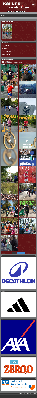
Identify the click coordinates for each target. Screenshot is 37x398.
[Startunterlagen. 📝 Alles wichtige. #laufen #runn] (27, 123)
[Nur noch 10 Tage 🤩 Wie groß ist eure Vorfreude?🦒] (9, 140)
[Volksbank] (18, 390)
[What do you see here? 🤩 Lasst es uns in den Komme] (9, 157)
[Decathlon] (18, 273)
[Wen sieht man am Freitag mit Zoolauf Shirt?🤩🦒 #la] (27, 106)
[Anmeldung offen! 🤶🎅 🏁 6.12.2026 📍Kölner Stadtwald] (27, 174)
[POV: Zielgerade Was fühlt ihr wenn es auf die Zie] (27, 191)
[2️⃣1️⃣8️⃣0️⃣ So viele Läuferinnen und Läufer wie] (27, 208)
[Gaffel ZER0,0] (18, 376)
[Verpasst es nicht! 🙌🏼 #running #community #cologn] (27, 157)
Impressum (20, 393)
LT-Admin (12, 23)
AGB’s (24, 393)
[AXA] (18, 354)
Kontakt (34, 393)
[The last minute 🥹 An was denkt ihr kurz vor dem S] (9, 191)
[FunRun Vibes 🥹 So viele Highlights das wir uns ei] (27, 72)
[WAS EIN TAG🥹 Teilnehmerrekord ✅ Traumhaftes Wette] (9, 226)
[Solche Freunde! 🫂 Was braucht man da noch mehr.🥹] (9, 243)
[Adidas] (18, 304)
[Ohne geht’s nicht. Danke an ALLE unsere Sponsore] (9, 208)
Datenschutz (29, 393)
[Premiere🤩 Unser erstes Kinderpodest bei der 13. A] (27, 226)
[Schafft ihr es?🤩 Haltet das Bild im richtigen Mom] (27, 140)
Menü (4, 15)
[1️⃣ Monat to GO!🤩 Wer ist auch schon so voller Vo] (9, 72)
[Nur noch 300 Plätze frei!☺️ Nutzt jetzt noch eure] (9, 174)
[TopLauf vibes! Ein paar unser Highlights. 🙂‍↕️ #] (9, 89)
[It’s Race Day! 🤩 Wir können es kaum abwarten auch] (9, 106)
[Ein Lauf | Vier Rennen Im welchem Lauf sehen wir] (9, 123)
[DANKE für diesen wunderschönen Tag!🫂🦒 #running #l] (27, 89)
